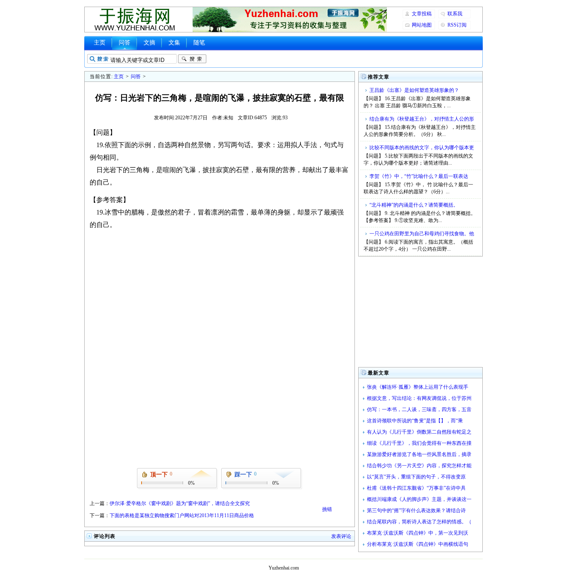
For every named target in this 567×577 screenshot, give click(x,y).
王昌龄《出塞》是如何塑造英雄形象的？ (414, 90)
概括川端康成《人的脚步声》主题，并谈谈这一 (419, 499)
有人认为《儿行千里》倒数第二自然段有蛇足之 (419, 432)
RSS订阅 (457, 25)
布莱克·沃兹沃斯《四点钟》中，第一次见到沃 (417, 533)
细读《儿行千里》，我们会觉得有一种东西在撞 (419, 443)
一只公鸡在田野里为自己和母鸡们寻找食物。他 (421, 234)
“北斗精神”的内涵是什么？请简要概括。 (413, 205)
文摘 (149, 42)
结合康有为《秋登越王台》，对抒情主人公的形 (421, 119)
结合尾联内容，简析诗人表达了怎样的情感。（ (419, 522)
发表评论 (341, 536)
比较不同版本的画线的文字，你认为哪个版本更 (421, 147)
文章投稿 (422, 14)
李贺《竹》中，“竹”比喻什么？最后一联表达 (418, 176)
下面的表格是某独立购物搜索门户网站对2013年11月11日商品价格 (182, 515)
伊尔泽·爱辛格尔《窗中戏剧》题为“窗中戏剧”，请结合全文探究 (180, 503)
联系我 (454, 14)
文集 (174, 42)
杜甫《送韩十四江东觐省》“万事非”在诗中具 (416, 488)
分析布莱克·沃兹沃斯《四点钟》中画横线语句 (417, 544)
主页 (99, 42)
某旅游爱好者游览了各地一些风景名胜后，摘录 (419, 454)
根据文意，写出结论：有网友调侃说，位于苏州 (419, 398)
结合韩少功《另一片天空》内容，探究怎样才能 (419, 466)
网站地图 (422, 25)
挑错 (327, 509)
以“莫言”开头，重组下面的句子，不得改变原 (416, 477)
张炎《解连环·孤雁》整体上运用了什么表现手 (417, 387)
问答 (124, 42)
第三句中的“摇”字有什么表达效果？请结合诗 (416, 510)
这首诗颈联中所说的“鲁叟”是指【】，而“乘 (415, 421)
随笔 (199, 42)
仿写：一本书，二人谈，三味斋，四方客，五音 (419, 409)
